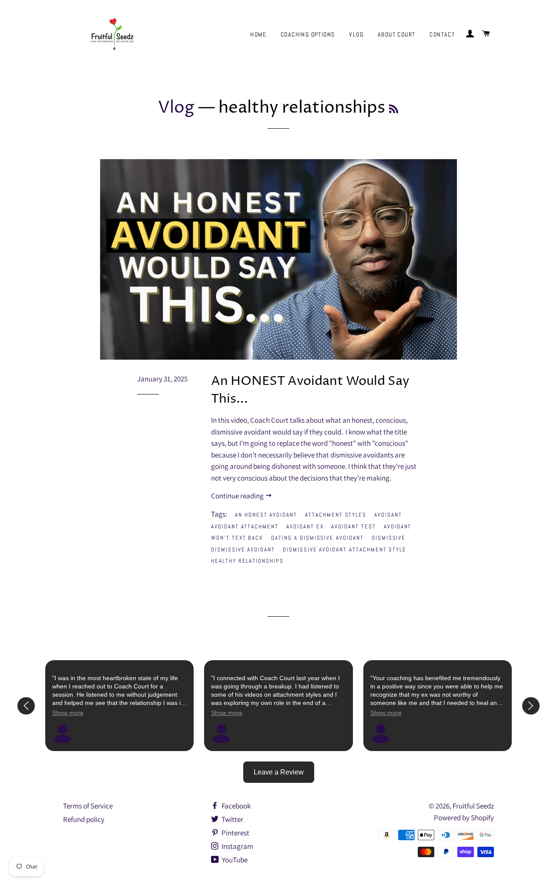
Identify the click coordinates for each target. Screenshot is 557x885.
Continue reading (238, 496)
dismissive (389, 537)
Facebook (235, 806)
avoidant (388, 514)
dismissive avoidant (243, 549)
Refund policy (83, 819)
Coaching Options (308, 34)
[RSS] (394, 110)
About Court (396, 34)
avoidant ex (304, 526)
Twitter (231, 819)
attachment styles (335, 514)
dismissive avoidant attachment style (344, 549)
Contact (442, 34)
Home (258, 34)
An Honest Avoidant (266, 514)
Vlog (356, 34)
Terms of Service (88, 806)
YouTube (234, 860)
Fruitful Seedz (473, 806)
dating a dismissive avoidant (317, 537)
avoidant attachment (244, 526)
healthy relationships (247, 560)
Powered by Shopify (464, 817)
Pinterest (234, 833)
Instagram (236, 846)
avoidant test (353, 526)
